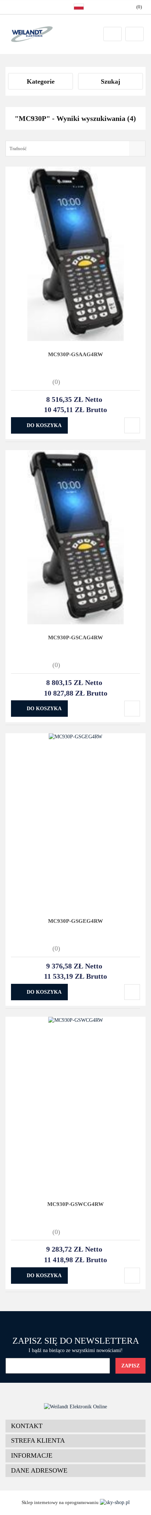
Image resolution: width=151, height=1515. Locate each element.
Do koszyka (44, 425)
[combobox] (75, 148)
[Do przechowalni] (132, 425)
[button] (75, 1426)
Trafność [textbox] (18, 148)
